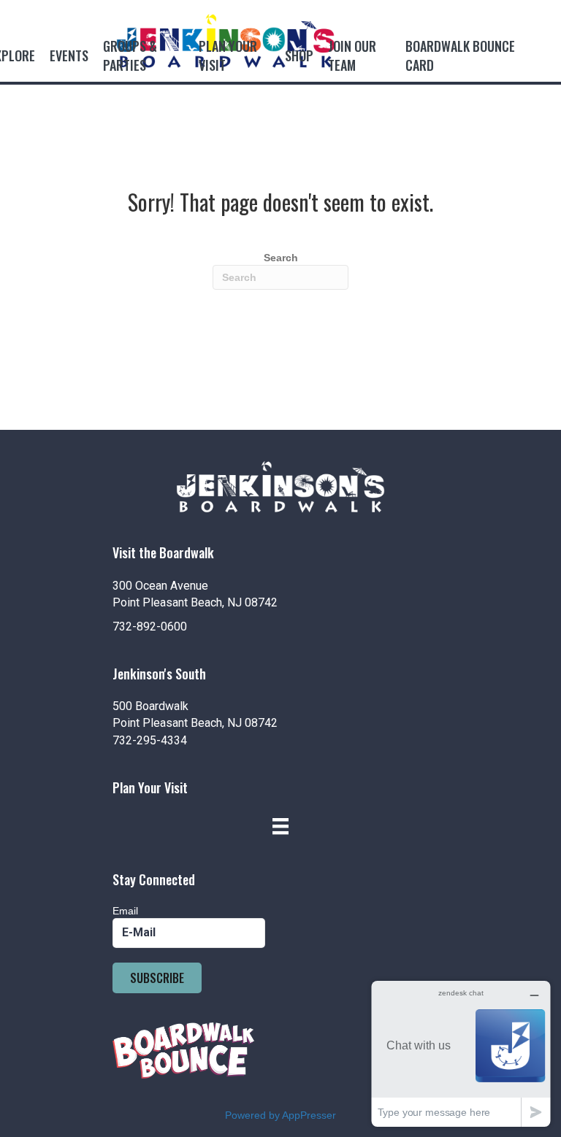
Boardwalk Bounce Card (460, 55)
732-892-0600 (149, 626)
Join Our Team (352, 55)
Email (125, 911)
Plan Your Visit (228, 55)
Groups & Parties (130, 55)
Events (69, 55)
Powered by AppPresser (280, 1115)
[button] (157, 978)
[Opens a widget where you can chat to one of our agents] (461, 1053)
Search (281, 257)
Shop (299, 55)
